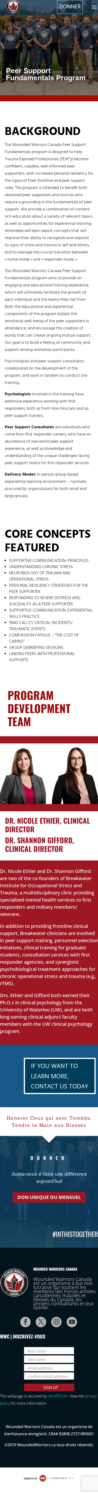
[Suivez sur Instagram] (55, 1320)
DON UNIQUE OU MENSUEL (49, 1197)
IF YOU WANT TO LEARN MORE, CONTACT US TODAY (59, 1076)
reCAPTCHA (58, 1396)
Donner (70, 6)
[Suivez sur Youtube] (70, 1320)
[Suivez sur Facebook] (24, 1320)
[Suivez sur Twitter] (39, 1320)
